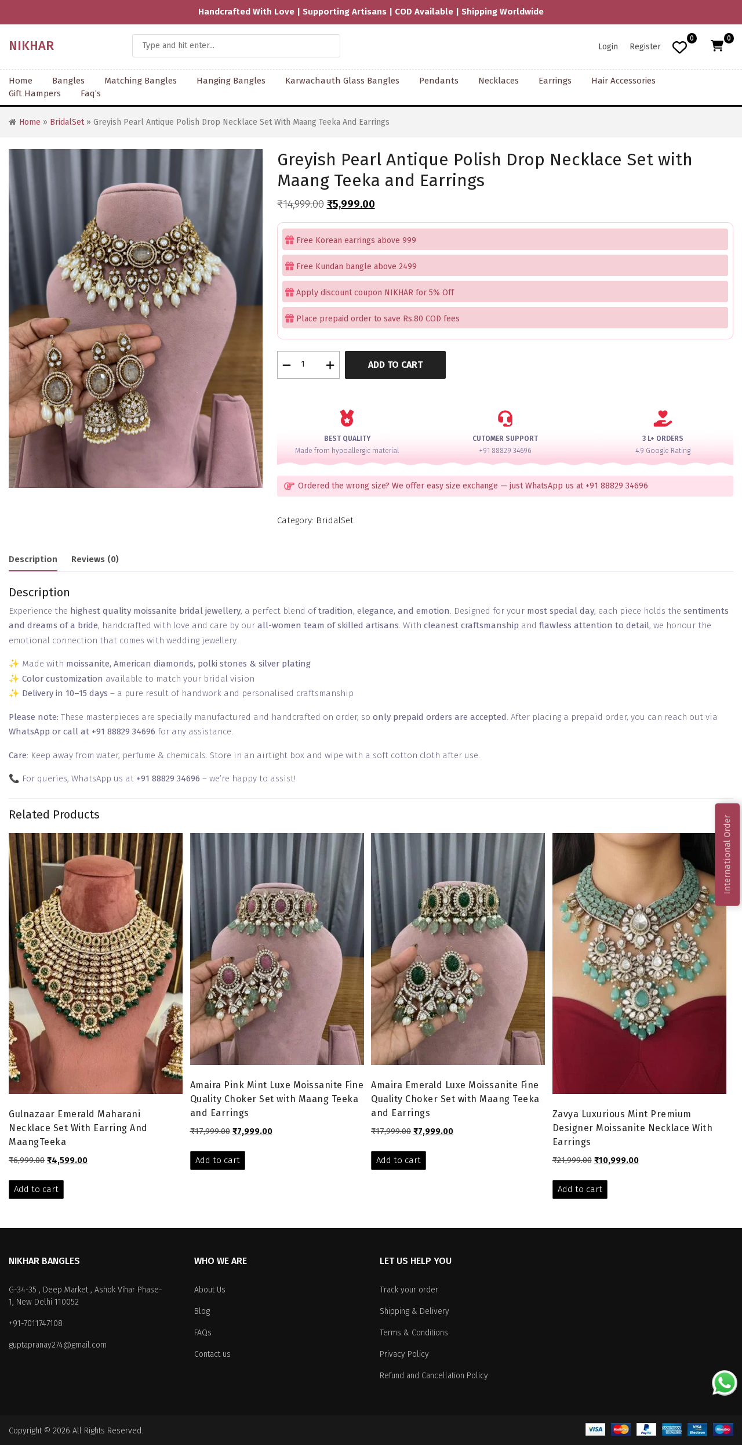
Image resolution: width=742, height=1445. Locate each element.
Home (20, 80)
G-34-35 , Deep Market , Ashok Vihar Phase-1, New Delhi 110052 (85, 1296)
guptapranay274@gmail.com (58, 1345)
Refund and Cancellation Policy (434, 1376)
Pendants (439, 80)
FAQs (203, 1333)
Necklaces (498, 80)
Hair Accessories (623, 80)
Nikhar (31, 45)
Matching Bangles (140, 80)
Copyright (25, 1431)
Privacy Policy (404, 1354)
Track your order (409, 1290)
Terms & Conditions (414, 1333)
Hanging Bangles (231, 80)
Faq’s (91, 93)
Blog (202, 1311)
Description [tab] (33, 559)
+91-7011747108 (36, 1323)
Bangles (68, 80)
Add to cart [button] (36, 1189)
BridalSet (67, 122)
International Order (727, 854)
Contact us (212, 1354)
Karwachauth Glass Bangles (342, 80)
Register (645, 47)
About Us (209, 1290)
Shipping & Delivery (414, 1311)
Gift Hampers (35, 93)
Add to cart (395, 364)
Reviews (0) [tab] (95, 559)
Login (608, 47)
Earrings (555, 80)
